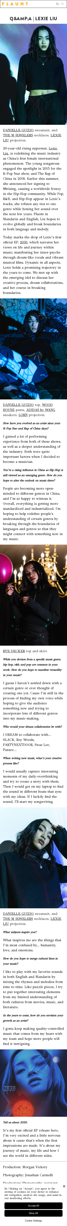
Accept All (33, 1205)
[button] (63, 3)
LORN (23, 415)
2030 (23, 242)
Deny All (33, 1213)
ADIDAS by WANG (40, 410)
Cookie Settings (33, 1220)
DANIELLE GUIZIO (18, 130)
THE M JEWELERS (18, 135)
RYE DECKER (14, 651)
